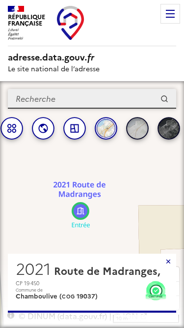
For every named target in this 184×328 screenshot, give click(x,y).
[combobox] (92, 99)
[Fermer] (168, 261)
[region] (92, 204)
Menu (170, 14)
